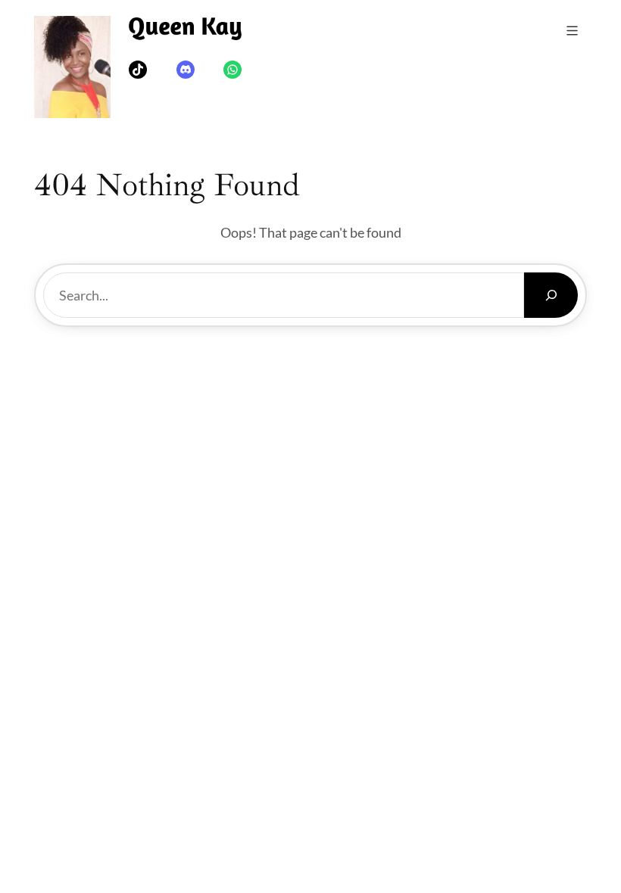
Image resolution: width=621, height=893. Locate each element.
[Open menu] (572, 30)
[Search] (551, 295)
